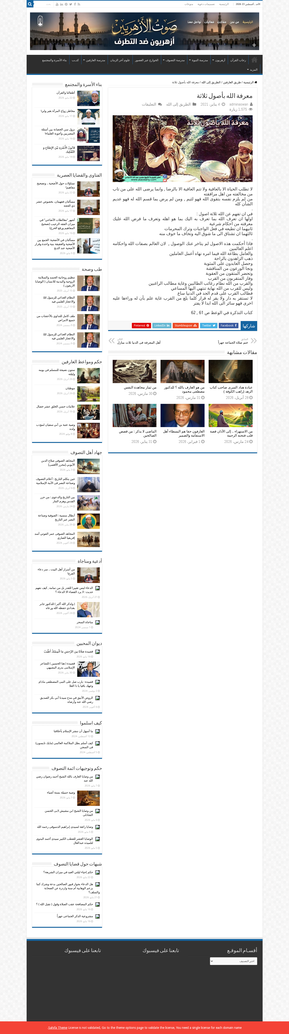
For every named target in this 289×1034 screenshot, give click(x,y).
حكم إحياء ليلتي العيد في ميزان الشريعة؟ (68, 872)
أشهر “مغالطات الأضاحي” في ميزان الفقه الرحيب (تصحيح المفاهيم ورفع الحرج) (57, 224)
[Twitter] (71, 4)
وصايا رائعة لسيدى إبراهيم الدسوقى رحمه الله (65, 826)
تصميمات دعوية (206, 4)
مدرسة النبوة (200, 60)
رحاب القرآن (238, 60)
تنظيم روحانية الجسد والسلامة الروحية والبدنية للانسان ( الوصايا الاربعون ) (55, 281)
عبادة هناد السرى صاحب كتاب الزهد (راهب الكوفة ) (231, 389)
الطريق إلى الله (211, 82)
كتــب (75, 60)
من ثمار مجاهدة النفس (140, 387)
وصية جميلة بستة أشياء (61, 792)
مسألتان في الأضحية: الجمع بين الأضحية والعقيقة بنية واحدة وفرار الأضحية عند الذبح (55, 244)
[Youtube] (57, 4)
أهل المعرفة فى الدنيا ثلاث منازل (139, 341)
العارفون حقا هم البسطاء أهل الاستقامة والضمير (184, 433)
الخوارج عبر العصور (146, 60)
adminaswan (238, 104)
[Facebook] (75, 4)
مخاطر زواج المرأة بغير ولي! (58, 111)
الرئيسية (224, 4)
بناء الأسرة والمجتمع (54, 60)
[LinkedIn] (61, 4)
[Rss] (79, 4)
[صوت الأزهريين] (144, 30)
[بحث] (30, 4)
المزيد (254, 69)
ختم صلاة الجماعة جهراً (233, 341)
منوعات (188, 4)
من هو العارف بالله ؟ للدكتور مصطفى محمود (184, 389)
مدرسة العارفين (95, 60)
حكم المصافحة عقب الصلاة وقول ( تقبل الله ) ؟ (64, 904)
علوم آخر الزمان (120, 60)
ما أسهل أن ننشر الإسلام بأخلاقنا (73, 731)
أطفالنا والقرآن (65, 92)
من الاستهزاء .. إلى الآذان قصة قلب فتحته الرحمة (231, 433)
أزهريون (220, 60)
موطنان (70, 388)
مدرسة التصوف (175, 60)
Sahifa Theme (57, 1027)
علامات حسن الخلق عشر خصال (55, 406)
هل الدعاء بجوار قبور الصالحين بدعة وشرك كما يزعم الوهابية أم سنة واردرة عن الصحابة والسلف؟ (68, 888)
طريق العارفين (232, 82)
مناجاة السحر (85, 622)
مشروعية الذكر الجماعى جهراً (75, 916)
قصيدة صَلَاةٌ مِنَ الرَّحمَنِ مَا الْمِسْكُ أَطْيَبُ (68, 651)
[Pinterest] (66, 4)
